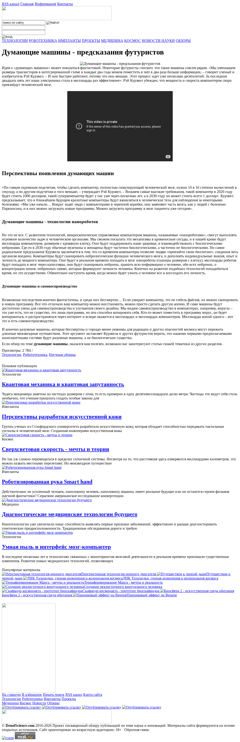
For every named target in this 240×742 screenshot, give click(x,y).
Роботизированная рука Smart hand (47, 482)
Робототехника (35, 355)
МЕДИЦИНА (112, 41)
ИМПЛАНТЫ (69, 41)
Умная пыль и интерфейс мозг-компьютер (56, 547)
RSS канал (10, 4)
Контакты (65, 4)
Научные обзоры (62, 355)
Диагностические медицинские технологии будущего (69, 514)
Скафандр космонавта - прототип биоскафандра (121, 591)
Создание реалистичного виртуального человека (123, 587)
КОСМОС (132, 41)
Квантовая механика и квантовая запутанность (63, 384)
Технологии (11, 355)
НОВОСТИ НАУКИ (158, 41)
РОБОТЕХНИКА (43, 41)
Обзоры (53, 703)
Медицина (10, 703)
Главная (26, 4)
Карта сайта (92, 695)
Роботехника (32, 699)
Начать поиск (53, 695)
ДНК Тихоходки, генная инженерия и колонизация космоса (170, 578)
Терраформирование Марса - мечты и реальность (123, 582)
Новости (39, 703)
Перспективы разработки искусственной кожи (62, 416)
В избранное (32, 695)
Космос (25, 703)
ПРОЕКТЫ (91, 41)
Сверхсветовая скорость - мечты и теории (55, 449)
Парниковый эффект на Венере (152, 595)
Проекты (69, 699)
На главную (11, 695)
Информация (45, 4)
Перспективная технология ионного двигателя (119, 574)
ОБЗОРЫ (183, 41)
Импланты (52, 699)
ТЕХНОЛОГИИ (15, 41)
